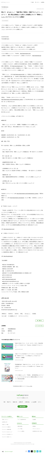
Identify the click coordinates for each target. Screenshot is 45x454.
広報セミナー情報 (5, 424)
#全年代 (16, 313)
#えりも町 (4, 316)
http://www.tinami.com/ (25, 53)
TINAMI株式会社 (4, 7)
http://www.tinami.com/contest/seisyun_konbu (12, 99)
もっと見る (30, 386)
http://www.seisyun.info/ (18, 74)
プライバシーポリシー (36, 428)
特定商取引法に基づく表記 (37, 431)
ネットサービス (5, 20)
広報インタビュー (5, 419)
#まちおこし (27, 313)
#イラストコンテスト (23, 316)
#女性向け (10, 313)
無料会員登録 (22, 406)
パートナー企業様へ (21, 431)
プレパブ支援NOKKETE (22, 419)
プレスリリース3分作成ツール (7, 434)
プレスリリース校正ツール (6, 436)
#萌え (21, 313)
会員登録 (42, 2)
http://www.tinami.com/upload (17, 197)
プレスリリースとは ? (9, 451)
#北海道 (34, 313)
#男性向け (4, 313)
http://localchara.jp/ (36, 55)
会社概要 (34, 419)
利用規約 (34, 426)
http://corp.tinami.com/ (17, 66)
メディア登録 (20, 428)
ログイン (37, 2)
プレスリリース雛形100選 (6, 429)
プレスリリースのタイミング (7, 431)
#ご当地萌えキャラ (12, 316)
